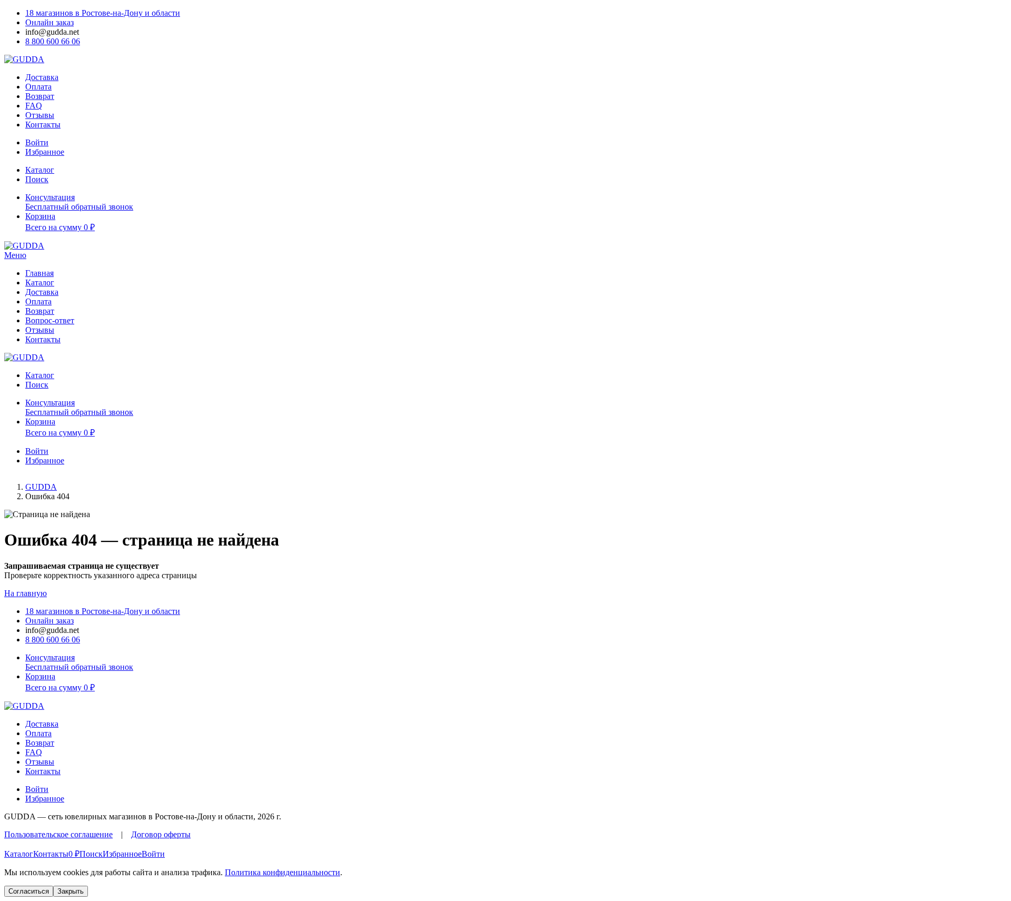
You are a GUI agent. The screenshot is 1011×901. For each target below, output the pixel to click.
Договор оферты (161, 834)
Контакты (43, 124)
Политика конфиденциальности (282, 872)
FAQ (33, 105)
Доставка (41, 77)
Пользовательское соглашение (58, 834)
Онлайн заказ (49, 22)
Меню (15, 255)
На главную (25, 593)
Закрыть (70, 891)
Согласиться (28, 891)
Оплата (38, 86)
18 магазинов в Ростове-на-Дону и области (102, 12)
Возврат (39, 96)
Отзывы (39, 115)
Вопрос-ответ (49, 320)
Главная (39, 273)
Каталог (39, 282)
